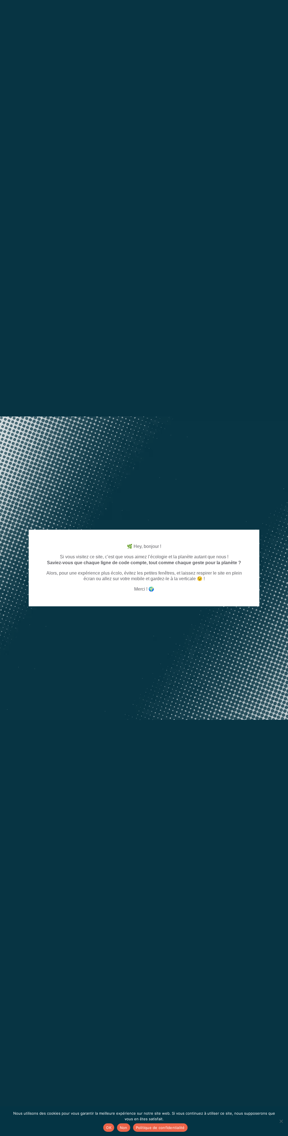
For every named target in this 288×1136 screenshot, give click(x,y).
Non (123, 1127)
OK (108, 1127)
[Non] (281, 1121)
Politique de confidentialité (160, 1127)
